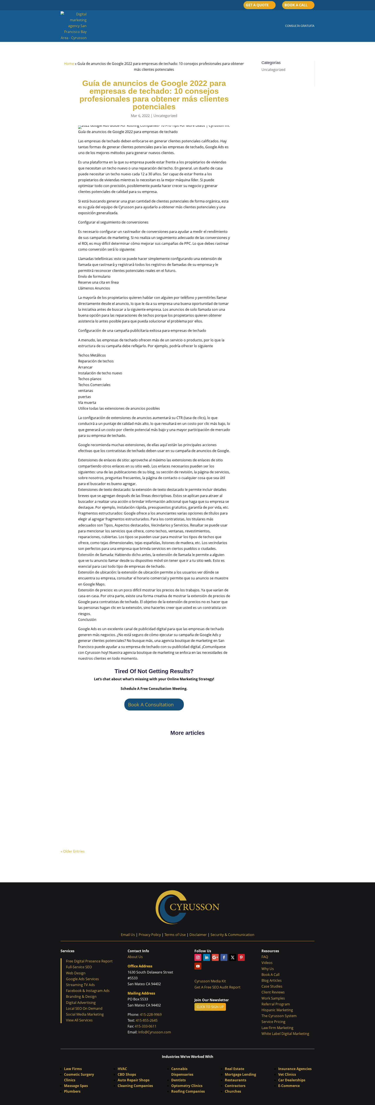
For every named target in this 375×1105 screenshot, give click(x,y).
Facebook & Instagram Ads (88, 990)
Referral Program (276, 1004)
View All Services (79, 1020)
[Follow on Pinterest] (241, 957)
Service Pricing (273, 1021)
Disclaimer (198, 934)
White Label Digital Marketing (285, 1033)
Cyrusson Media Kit (210, 981)
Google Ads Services (82, 979)
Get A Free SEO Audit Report (217, 987)
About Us (135, 956)
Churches (233, 1091)
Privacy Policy (150, 934)
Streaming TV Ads (80, 984)
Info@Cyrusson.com (154, 1032)
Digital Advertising (81, 1002)
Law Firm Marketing (277, 1027)
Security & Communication (232, 934)
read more (73, 766)
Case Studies (272, 986)
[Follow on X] (232, 957)
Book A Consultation (151, 704)
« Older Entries (73, 851)
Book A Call (296, 5)
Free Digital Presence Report (89, 961)
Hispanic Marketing (277, 1010)
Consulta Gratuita (299, 26)
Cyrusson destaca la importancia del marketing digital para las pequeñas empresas (137, 759)
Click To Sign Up (210, 1007)
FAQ (265, 956)
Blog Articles (272, 980)
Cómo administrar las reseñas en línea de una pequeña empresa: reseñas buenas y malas (143, 794)
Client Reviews (273, 992)
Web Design (76, 973)
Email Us (128, 934)
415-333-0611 (145, 1026)
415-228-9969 (150, 1014)
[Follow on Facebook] (223, 957)
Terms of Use (176, 934)
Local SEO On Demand (84, 1008)
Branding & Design (81, 996)
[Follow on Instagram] (197, 957)
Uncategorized (165, 115)
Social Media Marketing (85, 1014)
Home (69, 63)
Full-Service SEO (79, 967)
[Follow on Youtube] (197, 966)
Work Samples (273, 998)
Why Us (268, 968)
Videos (267, 962)
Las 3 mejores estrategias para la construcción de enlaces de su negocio (128, 828)
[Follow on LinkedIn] (206, 957)
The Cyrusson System (279, 1015)
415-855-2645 (147, 1020)
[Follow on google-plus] (215, 957)
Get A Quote (257, 5)
